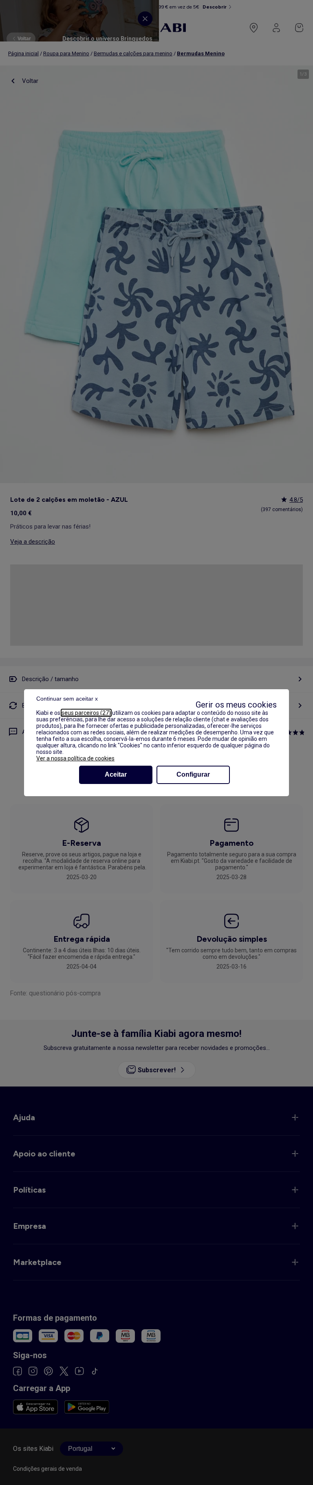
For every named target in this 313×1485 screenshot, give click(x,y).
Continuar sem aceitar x (67, 698)
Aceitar (116, 774)
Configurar (193, 774)
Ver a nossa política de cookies (75, 758)
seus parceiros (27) (86, 713)
